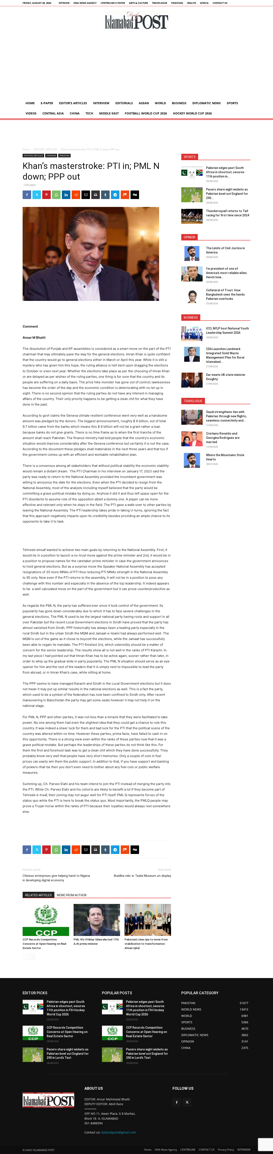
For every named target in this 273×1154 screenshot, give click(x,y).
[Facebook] (27, 194)
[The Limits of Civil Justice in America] (192, 253)
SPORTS (232, 103)
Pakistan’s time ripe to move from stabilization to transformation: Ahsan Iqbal (146, 944)
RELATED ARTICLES (38, 895)
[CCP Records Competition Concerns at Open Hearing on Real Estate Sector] (46, 920)
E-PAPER (47, 103)
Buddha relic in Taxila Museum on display (142, 876)
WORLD (160, 103)
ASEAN (144, 103)
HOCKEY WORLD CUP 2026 (192, 113)
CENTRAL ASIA (53, 113)
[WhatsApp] (56, 194)
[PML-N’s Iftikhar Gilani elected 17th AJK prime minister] (97, 920)
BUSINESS (179, 103)
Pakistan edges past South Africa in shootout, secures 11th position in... (225, 172)
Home (30, 103)
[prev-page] (25, 956)
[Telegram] (115, 194)
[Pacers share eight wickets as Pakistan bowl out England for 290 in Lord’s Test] (192, 194)
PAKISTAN (177, 2)
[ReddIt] (76, 194)
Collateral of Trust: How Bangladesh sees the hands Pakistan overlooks (225, 294)
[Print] (95, 194)
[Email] (85, 194)
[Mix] (125, 194)
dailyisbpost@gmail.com (118, 1132)
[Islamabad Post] (136, 20)
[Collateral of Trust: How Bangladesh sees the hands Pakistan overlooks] (192, 295)
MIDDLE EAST (109, 113)
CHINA (75, 113)
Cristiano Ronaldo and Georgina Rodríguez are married (223, 438)
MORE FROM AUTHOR (72, 895)
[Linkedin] (66, 194)
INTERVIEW (101, 103)
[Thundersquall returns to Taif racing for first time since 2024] (192, 216)
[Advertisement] (136, 66)
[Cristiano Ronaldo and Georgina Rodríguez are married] (192, 438)
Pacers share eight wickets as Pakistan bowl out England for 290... (227, 194)
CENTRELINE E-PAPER (113, 2)
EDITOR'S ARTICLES (45, 149)
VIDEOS (31, 113)
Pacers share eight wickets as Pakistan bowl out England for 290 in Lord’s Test (68, 1053)
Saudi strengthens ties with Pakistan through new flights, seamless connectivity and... (226, 416)
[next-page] (32, 956)
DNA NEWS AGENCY (85, 2)
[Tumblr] (105, 194)
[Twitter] (36, 194)
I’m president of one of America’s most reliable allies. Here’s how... (227, 273)
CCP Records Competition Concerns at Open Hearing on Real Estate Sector (44, 944)
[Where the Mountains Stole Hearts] (192, 460)
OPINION (64, 2)
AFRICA (204, 2)
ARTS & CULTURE (138, 2)
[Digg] (135, 194)
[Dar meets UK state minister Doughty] (192, 380)
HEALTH (191, 2)
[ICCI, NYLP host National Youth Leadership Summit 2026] (192, 333)
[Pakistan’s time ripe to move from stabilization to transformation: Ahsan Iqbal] (148, 920)
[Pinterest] (46, 194)
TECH (89, 113)
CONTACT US (220, 2)
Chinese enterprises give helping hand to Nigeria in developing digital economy (56, 878)
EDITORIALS (124, 103)
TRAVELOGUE (159, 2)
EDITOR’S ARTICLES (73, 103)
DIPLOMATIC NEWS (206, 103)
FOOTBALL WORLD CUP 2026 (146, 113)
